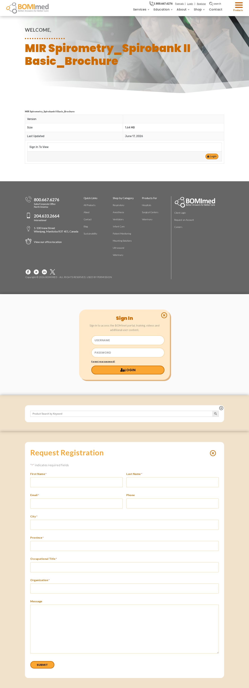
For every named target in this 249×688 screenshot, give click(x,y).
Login (190, 3)
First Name (38, 473)
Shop (198, 9)
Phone (130, 495)
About (182, 9)
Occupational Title (43, 558)
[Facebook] (29, 272)
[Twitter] (54, 272)
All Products (90, 205)
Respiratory (118, 205)
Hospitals (146, 205)
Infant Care (118, 226)
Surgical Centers (150, 212)
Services (140, 9)
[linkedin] (46, 272)
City (33, 516)
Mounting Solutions (122, 240)
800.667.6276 (46, 200)
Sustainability (90, 233)
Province (37, 537)
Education (162, 9)
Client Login (180, 212)
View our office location (48, 241)
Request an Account (184, 220)
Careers (178, 227)
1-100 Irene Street (56, 229)
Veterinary (118, 255)
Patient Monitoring (122, 233)
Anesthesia (118, 212)
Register (201, 3)
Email (34, 495)
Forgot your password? (103, 361)
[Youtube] (38, 272)
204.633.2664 (46, 216)
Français (179, 3)
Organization (40, 580)
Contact (216, 9)
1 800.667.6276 (163, 3)
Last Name (134, 473)
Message (36, 601)
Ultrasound (118, 248)
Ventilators (118, 219)
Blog (86, 226)
